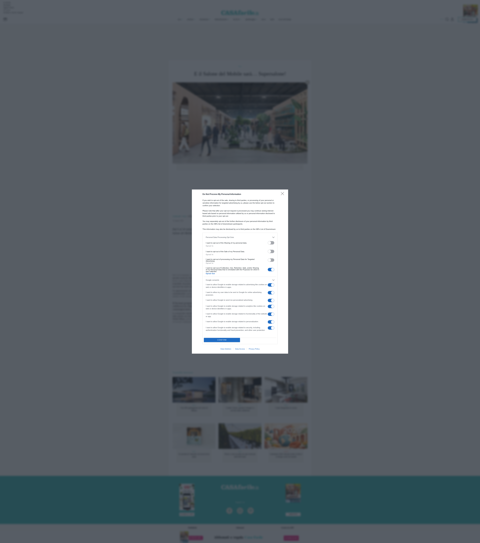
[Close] (283, 194)
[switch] (271, 242)
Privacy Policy (254, 349)
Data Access (240, 349)
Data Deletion (225, 349)
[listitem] (240, 237)
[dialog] (240, 272)
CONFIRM (222, 340)
